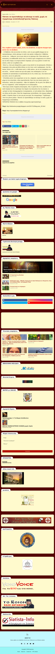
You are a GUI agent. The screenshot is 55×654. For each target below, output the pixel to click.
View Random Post (27, 184)
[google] (14, 305)
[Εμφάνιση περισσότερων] (28, 126)
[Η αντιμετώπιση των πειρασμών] (5, 288)
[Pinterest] (23, 126)
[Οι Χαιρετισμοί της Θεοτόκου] (5, 276)
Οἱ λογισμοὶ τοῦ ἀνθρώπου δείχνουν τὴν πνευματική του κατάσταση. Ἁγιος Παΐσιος (27, 147)
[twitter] (14, 303)
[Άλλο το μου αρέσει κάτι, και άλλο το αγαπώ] (45, 139)
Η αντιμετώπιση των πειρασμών (17, 286)
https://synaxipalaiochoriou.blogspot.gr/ (18, 110)
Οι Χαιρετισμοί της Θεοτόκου (17, 275)
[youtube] (40, 303)
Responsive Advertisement (27, 29)
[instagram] (40, 300)
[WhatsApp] (20, 126)
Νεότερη (5, 175)
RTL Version (35, 651)
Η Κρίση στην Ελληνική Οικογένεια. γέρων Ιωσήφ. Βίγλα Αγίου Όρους (40, 355)
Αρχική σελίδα (5, 14)
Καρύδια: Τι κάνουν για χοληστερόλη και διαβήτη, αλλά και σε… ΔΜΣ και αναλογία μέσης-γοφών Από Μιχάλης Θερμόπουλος (14, 342)
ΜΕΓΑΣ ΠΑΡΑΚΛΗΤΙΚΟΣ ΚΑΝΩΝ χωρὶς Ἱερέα (17, 426)
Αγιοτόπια (31, 649)
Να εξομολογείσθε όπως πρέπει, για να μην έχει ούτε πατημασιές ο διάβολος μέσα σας (13, 355)
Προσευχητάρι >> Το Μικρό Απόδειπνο (15, 269)
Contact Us (28, 651)
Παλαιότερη (49, 175)
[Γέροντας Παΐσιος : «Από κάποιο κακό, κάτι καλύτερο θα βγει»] (10, 139)
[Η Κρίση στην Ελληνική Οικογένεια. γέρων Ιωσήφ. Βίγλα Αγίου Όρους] (40, 350)
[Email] (26, 126)
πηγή (39, 102)
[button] (1, 5)
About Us (23, 651)
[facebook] (14, 300)
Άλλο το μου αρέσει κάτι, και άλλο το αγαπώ (44, 146)
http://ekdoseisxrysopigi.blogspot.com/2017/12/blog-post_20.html (26, 106)
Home (18, 651)
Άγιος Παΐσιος (12, 14)
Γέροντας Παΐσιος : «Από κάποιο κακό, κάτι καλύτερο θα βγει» (10, 147)
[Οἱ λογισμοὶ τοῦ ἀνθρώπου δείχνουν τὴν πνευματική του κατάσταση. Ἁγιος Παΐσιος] (27, 139)
